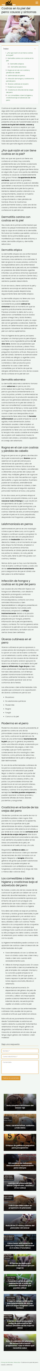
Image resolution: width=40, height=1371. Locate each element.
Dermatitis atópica (17, 64)
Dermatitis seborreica (18, 67)
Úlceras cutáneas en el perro (18, 84)
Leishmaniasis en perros (16, 75)
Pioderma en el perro (15, 87)
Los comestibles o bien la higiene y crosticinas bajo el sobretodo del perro (19, 97)
